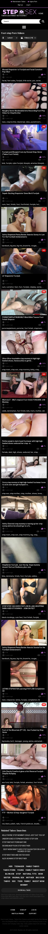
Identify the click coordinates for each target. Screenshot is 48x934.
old (43, 411)
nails (18, 824)
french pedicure (27, 824)
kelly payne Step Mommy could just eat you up (23, 835)
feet (8, 204)
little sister (27, 81)
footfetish (25, 204)
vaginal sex (18, 877)
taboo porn (9, 870)
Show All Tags (24, 890)
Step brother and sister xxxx (16, 855)
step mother (15, 493)
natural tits (29, 874)
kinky (32, 370)
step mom (6, 370)
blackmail (21, 122)
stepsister (11, 700)
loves (40, 493)
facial (4, 81)
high (14, 452)
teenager (18, 741)
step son (14, 370)
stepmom (38, 328)
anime (31, 741)
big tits (19, 246)
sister (38, 81)
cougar (34, 246)
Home (12, 910)
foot (18, 204)
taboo (7, 881)
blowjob (27, 163)
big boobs (6, 741)
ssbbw (34, 576)
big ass (13, 246)
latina (18, 700)
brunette (26, 246)
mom (32, 411)
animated (38, 741)
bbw (3, 576)
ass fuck (5, 782)
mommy (24, 885)
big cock (40, 877)
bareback (5, 246)
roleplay (33, 287)
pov (33, 81)
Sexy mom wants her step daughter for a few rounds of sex (24, 850)
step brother (11, 122)
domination (11, 411)
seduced (26, 452)
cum (4, 204)
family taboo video (35, 870)
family (27, 881)
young (25, 741)
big (32, 535)
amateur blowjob (37, 163)
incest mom (38, 881)
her (32, 452)
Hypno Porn (33, 1)
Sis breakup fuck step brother (16, 846)
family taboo (32, 866)
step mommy (24, 370)
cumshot (10, 287)
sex (14, 881)
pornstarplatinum (9, 328)
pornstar (20, 328)
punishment (35, 122)
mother (38, 411)
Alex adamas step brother (14, 859)
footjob (19, 81)
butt (12, 741)
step (37, 370)
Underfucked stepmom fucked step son (20, 839)
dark (10, 452)
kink (3, 163)
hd (39, 700)
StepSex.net (21, 930)
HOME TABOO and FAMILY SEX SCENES (22, 15)
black (7, 824)
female (5, 452)
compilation (32, 700)
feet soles (11, 81)
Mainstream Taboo (19, 1)
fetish (13, 204)
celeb (4, 411)
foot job (28, 576)
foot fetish (28, 328)
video (28, 122)
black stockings (8, 617)
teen (4, 122)
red (3, 824)
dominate (10, 576)
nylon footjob (18, 163)
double (36, 824)
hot (37, 204)
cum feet (19, 617)
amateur (29, 782)
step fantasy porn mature (14, 842)
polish (12, 824)
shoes (19, 452)
